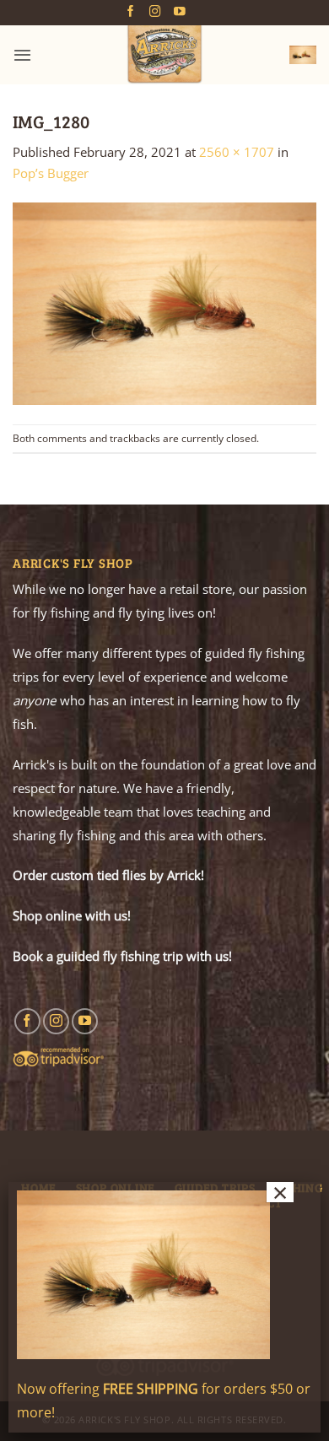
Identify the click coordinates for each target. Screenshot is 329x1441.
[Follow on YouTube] (180, 12)
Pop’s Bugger (51, 173)
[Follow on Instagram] (155, 12)
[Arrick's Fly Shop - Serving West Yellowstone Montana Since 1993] (164, 54)
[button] (22, 55)
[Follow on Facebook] (131, 12)
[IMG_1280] (164, 302)
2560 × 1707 (236, 151)
